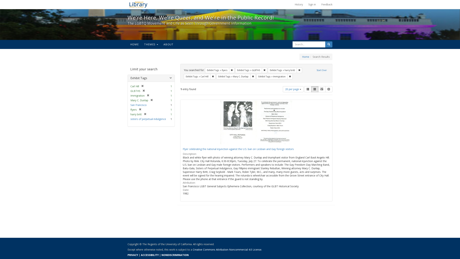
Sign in (312, 4)
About (168, 44)
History (299, 4)
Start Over (322, 70)
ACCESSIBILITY (150, 255)
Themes (150, 44)
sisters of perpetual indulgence (148, 119)
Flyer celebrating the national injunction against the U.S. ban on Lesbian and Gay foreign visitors (238, 149)
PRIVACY (133, 255)
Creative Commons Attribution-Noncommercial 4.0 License (227, 249)
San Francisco (138, 105)
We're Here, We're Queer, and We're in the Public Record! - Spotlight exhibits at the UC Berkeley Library (138, 4)
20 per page (292, 89)
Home (134, 44)
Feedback (326, 4)
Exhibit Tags (138, 78)
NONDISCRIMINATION (175, 255)
